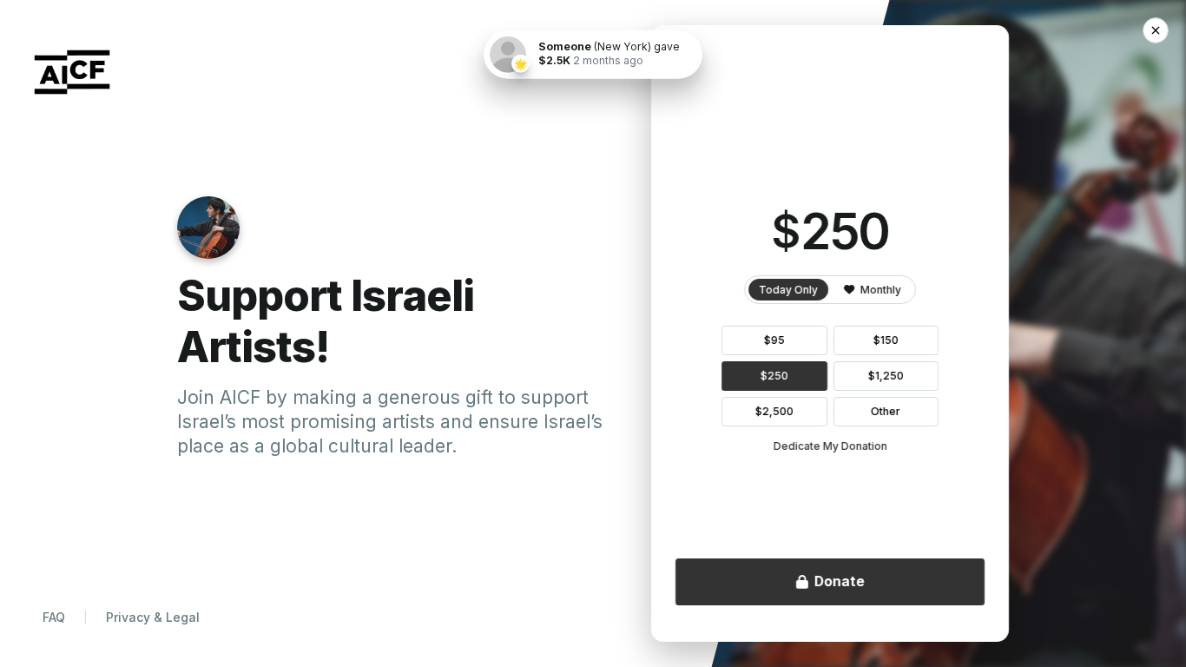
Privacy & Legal (153, 617)
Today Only (788, 289)
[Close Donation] (1155, 30)
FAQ (54, 617)
